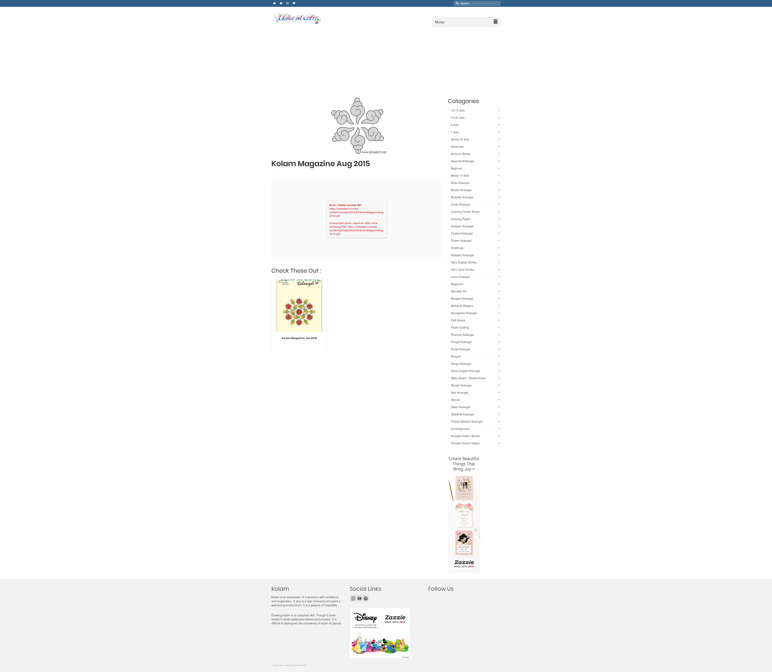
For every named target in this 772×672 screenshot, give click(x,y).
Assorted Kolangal (462, 161)
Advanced (457, 146)
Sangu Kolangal (461, 364)
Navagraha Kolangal (464, 313)
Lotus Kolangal (460, 277)
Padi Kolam (458, 320)
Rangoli (456, 356)
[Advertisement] (386, 57)
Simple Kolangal (461, 385)
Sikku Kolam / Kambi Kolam (468, 378)
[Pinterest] (366, 598)
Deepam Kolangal (462, 226)
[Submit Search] (457, 3)
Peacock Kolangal (462, 335)
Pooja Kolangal (460, 349)
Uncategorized (460, 429)
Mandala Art (458, 291)
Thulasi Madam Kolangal (466, 421)
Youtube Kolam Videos (465, 443)
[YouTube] (359, 598)
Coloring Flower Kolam (465, 212)
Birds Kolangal (460, 183)
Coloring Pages (460, 219)
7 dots (455, 132)
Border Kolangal (461, 190)
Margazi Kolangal (462, 298)
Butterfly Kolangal (462, 197)
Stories (455, 400)
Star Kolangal (459, 392)
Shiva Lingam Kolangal (465, 371)
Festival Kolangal (462, 233)
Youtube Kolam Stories (465, 436)
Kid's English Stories (464, 262)
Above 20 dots (460, 139)
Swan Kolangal (460, 407)
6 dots (455, 125)
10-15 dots (458, 110)
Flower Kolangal (461, 241)
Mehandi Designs (462, 306)
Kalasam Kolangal (462, 255)
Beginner (456, 168)
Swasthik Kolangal (462, 414)
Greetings (457, 248)
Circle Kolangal (460, 204)
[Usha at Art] (308, 18)
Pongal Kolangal (461, 342)
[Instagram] (353, 598)
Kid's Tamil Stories (462, 269)
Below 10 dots (460, 175)
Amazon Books (460, 154)
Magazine (457, 284)
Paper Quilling (460, 327)
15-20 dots (458, 118)
